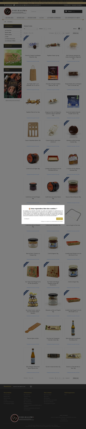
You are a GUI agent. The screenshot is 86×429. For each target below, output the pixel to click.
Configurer (26, 218)
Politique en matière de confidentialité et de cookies (52, 221)
